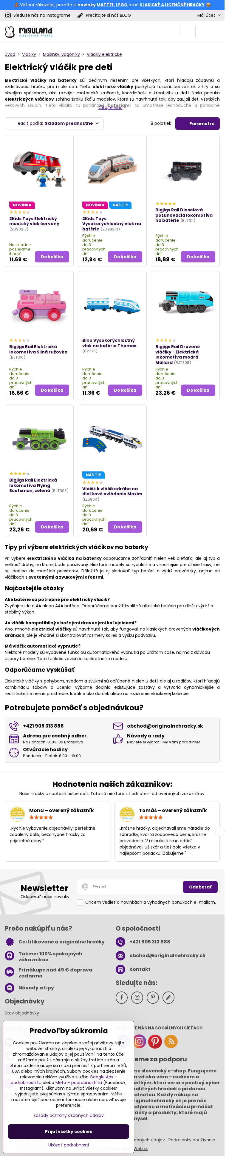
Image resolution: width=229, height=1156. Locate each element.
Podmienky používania (191, 1140)
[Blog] (170, 1047)
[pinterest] (155, 1047)
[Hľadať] (188, 32)
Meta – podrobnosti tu (78, 1083)
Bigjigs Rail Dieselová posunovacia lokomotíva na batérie (184, 215)
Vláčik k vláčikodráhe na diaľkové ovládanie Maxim (112, 491)
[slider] (41, 817)
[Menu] (217, 32)
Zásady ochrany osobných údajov (68, 1115)
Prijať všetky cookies (68, 1132)
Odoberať (200, 887)
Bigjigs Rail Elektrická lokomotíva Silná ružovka (38, 349)
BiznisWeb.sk (135, 1149)
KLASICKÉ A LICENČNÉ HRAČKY (172, 5)
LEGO (122, 5)
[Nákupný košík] (203, 32)
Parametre (201, 124)
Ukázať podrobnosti (68, 1145)
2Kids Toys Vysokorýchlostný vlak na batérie (111, 224)
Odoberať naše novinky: (45, 897)
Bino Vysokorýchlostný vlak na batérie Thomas (109, 343)
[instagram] (139, 1047)
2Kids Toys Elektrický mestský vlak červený (34, 221)
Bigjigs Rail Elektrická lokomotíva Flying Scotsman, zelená (33, 485)
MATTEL (105, 5)
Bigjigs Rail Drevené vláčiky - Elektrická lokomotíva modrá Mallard (177, 354)
